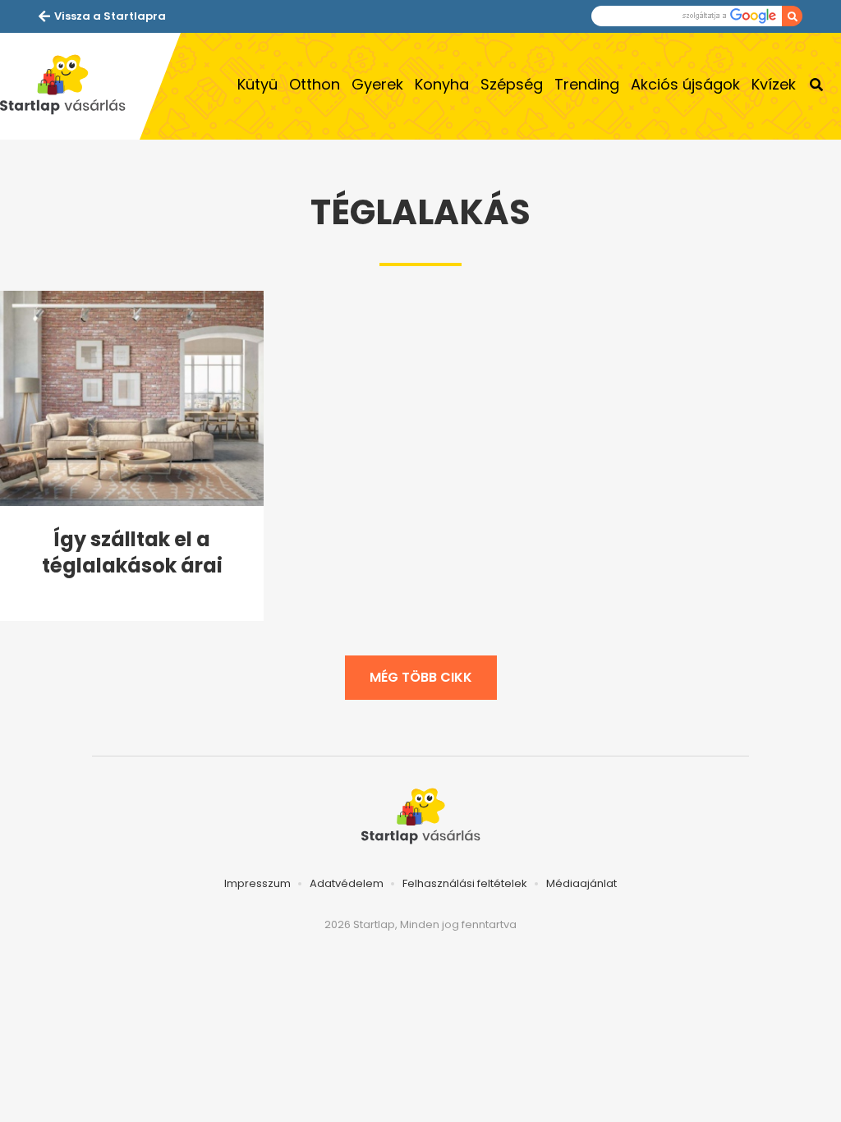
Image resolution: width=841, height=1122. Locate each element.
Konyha (442, 84)
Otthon (314, 84)
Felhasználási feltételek (464, 883)
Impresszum (257, 883)
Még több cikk (421, 677)
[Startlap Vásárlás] (70, 86)
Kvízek (773, 84)
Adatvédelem (347, 883)
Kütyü (257, 84)
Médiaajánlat (581, 883)
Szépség (511, 84)
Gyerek (377, 84)
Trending (586, 84)
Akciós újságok (685, 84)
